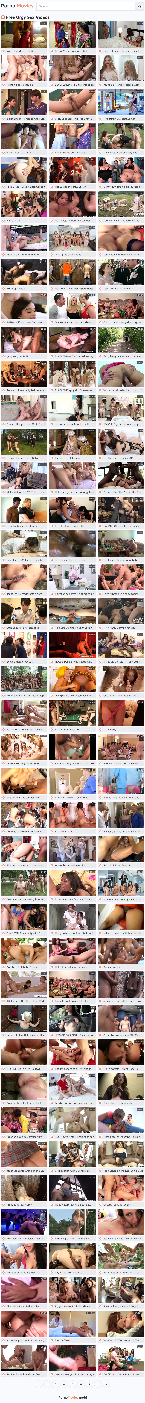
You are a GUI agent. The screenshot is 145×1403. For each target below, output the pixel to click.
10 (106, 1384)
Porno (17, 5)
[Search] (139, 6)
